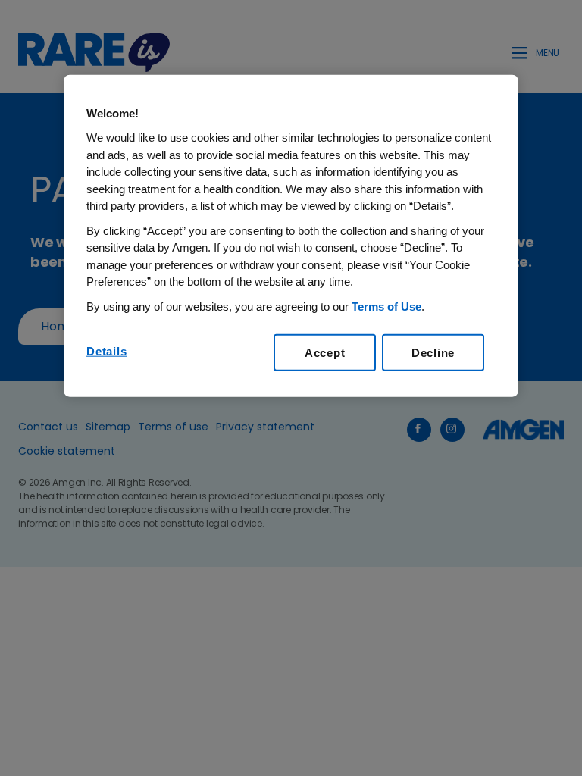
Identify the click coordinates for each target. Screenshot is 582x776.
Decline (433, 352)
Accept (325, 352)
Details (106, 351)
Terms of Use (386, 305)
